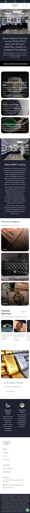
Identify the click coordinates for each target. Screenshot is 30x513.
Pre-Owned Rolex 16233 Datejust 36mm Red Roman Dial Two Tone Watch (19, 336)
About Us (5, 452)
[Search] (23, 5)
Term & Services (8, 468)
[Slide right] (18, 344)
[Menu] (3, 5)
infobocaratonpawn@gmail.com (14, 485)
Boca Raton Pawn (9, 495)
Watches (5, 303)
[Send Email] (15, 1)
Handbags (5, 279)
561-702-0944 (9, 488)
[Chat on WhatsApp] (5, 1)
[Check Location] (24, 1)
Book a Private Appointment (15, 63)
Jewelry (4, 249)
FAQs (4, 456)
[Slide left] (11, 344)
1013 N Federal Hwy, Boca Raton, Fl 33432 (14, 481)
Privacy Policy (7, 472)
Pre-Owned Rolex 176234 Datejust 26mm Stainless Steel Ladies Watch (7, 335)
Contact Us (6, 459)
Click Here (9, 391)
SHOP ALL (23, 311)
